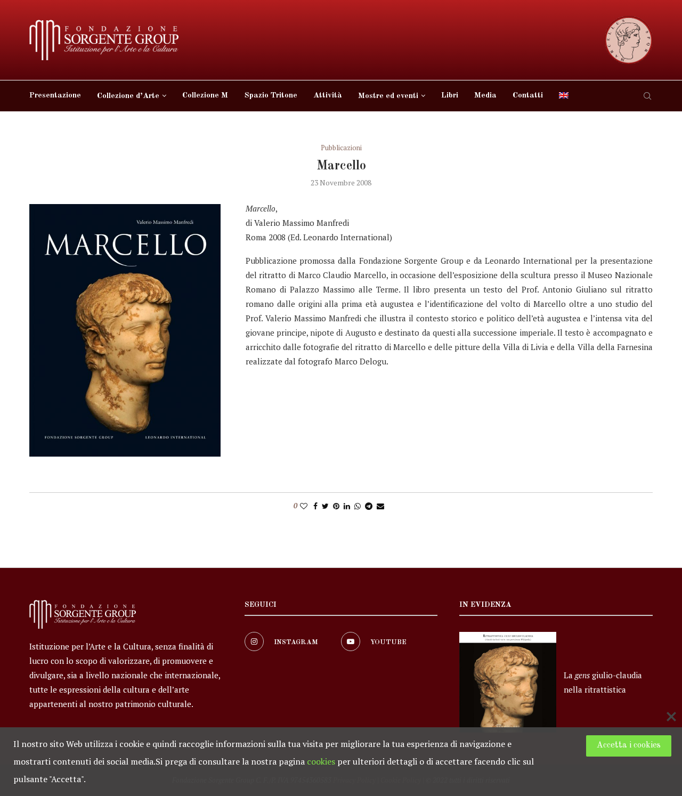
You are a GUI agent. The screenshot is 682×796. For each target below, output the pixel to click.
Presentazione (55, 96)
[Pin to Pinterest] (336, 506)
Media (485, 96)
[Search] (647, 95)
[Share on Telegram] (368, 506)
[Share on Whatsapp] (357, 506)
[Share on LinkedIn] (347, 506)
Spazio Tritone (270, 96)
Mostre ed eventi (388, 96)
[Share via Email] (380, 506)
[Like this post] (303, 506)
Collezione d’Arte (128, 96)
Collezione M (205, 96)
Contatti (528, 96)
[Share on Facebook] (315, 506)
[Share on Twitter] (325, 506)
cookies (321, 761)
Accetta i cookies (629, 745)
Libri (449, 96)
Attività (327, 96)
